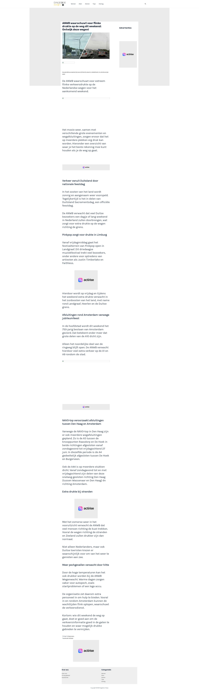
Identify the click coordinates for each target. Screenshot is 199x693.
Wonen (103, 673)
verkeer (71, 638)
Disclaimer (65, 677)
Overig (103, 681)
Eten (102, 675)
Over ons (64, 673)
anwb (66, 638)
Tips (102, 679)
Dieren (103, 677)
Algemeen (71, 636)
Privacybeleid (66, 675)
